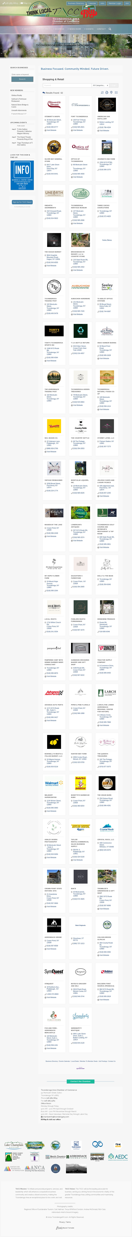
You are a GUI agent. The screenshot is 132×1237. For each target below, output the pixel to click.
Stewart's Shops (52, 116)
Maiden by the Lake (53, 524)
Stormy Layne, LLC (105, 438)
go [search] (115, 85)
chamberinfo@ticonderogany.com (56, 1117)
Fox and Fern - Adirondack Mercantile (51, 1030)
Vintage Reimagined (53, 480)
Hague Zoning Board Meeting (24, 143)
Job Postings (103, 1061)
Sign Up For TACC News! (22, 202)
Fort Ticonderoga (79, 116)
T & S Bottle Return (80, 343)
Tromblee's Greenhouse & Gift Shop (106, 891)
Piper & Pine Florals (80, 705)
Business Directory (76, 3)
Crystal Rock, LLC (105, 839)
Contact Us (112, 1061)
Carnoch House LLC (19, 107)
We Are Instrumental (18, 111)
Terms (68, 1222)
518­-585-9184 (49, 1101)
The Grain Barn (104, 795)
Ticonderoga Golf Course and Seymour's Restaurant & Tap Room (105, 529)
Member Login (115, 3)
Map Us (27, 3)
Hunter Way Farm (79, 754)
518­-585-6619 (52, 1098)
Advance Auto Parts (54, 705)
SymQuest (49, 983)
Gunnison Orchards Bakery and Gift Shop (80, 662)
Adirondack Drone (53, 937)
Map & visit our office (52, 1119)
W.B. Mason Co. (51, 438)
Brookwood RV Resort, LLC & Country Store (78, 254)
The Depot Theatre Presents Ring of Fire (25, 132)
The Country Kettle (80, 438)
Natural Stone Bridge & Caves (19, 99)
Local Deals (75, 1061)
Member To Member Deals (88, 1061)
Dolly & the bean (105, 576)
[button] (43, 93)
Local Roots (50, 619)
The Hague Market (53, 252)
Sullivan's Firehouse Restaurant (18, 93)
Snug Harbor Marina (106, 343)
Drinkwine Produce (106, 619)
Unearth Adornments (19, 103)
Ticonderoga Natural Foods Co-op (106, 391)
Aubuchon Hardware (80, 298)
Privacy (62, 1222)
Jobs (102, 3)
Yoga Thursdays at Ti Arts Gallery (25, 137)
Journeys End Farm (106, 159)
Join (127, 3)
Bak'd (73, 888)
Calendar (92, 3)
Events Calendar (64, 1061)
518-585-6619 (11, 3)
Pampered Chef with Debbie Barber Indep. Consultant (54, 662)
